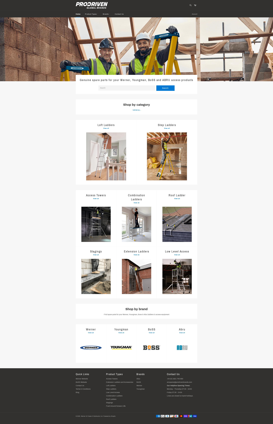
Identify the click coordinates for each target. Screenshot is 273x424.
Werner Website (82, 379)
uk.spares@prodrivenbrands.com (179, 382)
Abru (138, 379)
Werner (139, 385)
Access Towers (112, 379)
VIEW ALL (136, 110)
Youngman (140, 389)
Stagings (109, 403)
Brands (106, 14)
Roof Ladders (111, 399)
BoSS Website (81, 382)
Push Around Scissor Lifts (116, 406)
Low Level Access (113, 392)
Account (194, 14)
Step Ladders (111, 389)
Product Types (91, 14)
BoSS (138, 382)
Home (78, 14)
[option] (136, 49)
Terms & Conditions (83, 389)
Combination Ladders (114, 396)
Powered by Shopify (109, 416)
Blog (77, 392)
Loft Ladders (110, 385)
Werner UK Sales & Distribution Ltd (91, 416)
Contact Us (119, 14)
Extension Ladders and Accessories (119, 382)
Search (165, 88)
